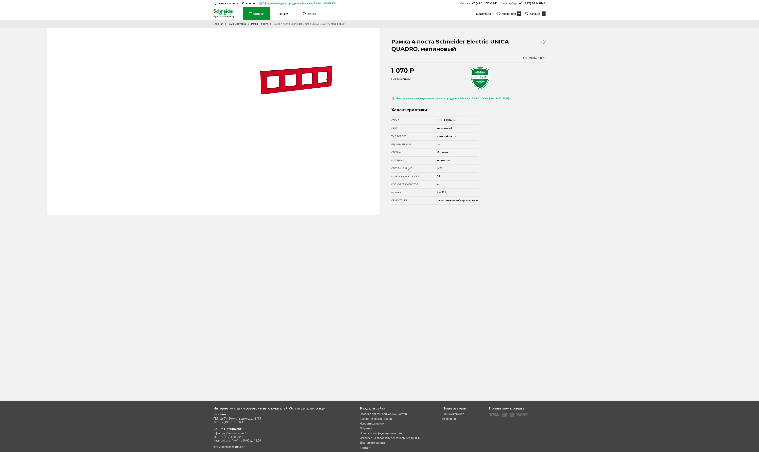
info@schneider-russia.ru (229, 447)
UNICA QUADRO (447, 120)
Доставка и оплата (225, 3)
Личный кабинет (453, 414)
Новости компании (372, 423)
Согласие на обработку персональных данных (390, 438)
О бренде (366, 428)
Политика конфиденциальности (381, 433)
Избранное (449, 418)
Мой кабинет (484, 13)
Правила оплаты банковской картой (383, 414)
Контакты (248, 3)
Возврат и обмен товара (376, 418)
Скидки (283, 13)
